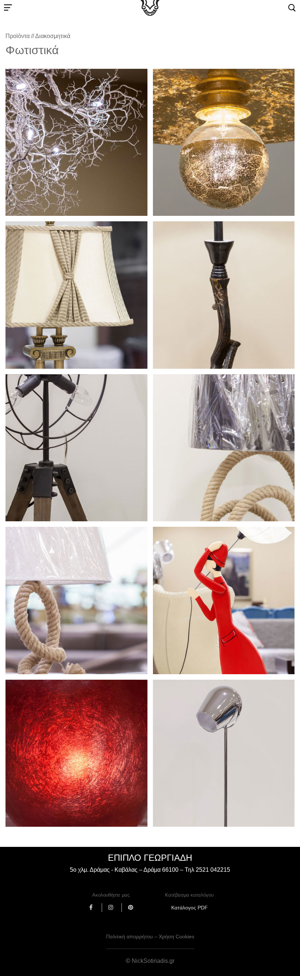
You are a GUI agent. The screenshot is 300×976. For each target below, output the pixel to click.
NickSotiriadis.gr (153, 961)
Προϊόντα (17, 36)
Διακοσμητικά (52, 36)
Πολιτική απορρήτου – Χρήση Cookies (150, 936)
